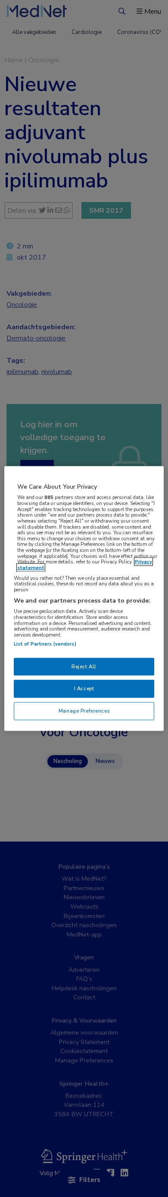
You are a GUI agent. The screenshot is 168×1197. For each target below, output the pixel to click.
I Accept (84, 688)
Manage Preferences (84, 710)
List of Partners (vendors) (45, 643)
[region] (84, 598)
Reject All (84, 666)
